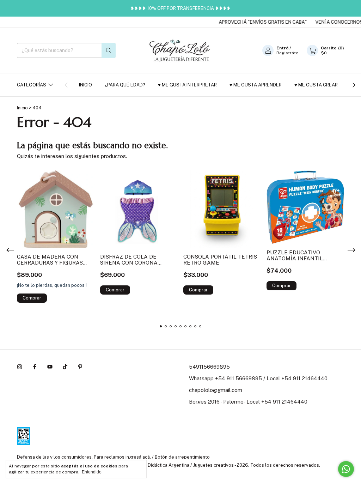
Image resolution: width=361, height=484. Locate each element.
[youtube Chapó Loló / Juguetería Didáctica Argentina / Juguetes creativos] (50, 367)
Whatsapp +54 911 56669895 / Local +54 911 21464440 (258, 378)
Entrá (282, 48)
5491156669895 (209, 367)
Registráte (287, 52)
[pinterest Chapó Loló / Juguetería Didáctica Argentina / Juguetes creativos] (80, 367)
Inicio (85, 84)
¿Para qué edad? (125, 84)
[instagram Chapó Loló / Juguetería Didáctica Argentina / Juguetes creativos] (19, 367)
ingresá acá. (138, 457)
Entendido (92, 472)
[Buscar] (109, 50)
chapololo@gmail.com (215, 390)
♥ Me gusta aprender (256, 84)
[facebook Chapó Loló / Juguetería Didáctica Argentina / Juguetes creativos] (34, 367)
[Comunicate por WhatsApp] (346, 469)
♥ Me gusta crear (316, 84)
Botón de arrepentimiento (182, 457)
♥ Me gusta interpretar (187, 84)
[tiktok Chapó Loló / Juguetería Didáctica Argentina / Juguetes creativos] (65, 367)
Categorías (31, 84)
